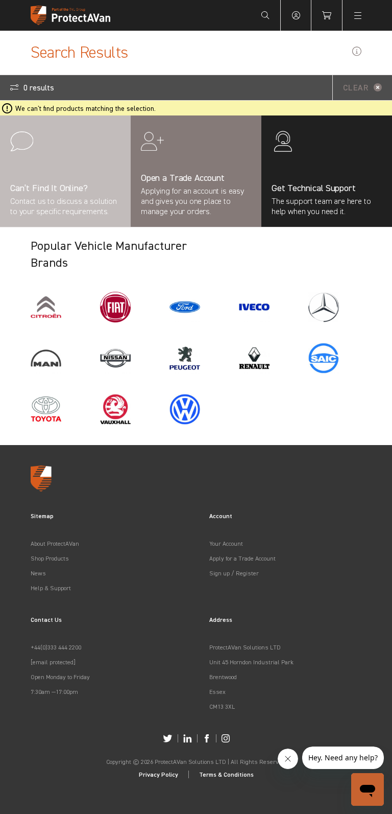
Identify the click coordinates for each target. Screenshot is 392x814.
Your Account (226, 543)
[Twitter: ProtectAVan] (168, 738)
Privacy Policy (158, 774)
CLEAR (356, 87)
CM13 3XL (222, 706)
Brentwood (223, 677)
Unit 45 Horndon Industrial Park (251, 662)
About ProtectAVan (55, 543)
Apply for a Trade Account (242, 558)
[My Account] (296, 15)
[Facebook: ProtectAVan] (207, 738)
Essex (217, 691)
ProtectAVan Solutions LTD (245, 647)
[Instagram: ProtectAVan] (226, 738)
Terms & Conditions (226, 774)
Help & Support (51, 588)
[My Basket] (326, 15)
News (38, 573)
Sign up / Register (234, 573)
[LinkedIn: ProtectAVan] (187, 738)
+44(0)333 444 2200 (56, 647)
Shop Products (50, 558)
